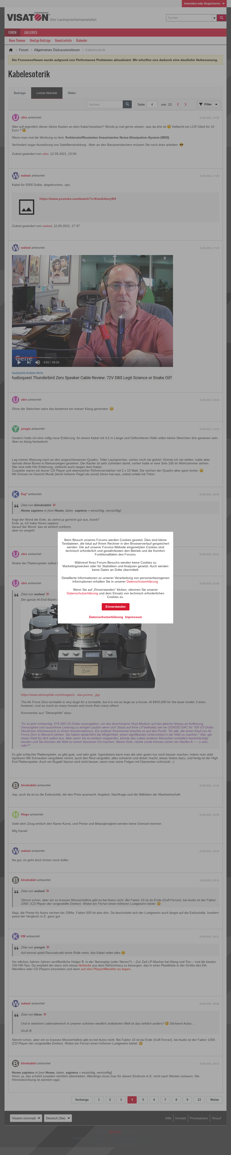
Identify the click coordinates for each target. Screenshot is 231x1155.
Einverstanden (116, 606)
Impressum (133, 617)
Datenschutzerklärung (142, 581)
